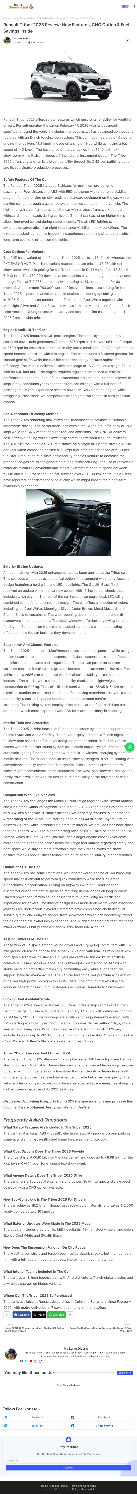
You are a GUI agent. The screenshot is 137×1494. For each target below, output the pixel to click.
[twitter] (26, 1361)
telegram (37, 1425)
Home (6, 18)
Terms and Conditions (83, 1485)
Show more (125, 1372)
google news (104, 1425)
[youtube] (31, 1361)
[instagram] (35, 1361)
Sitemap (54, 1485)
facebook (104, 1417)
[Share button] (70, 1314)
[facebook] (21, 1361)
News (15, 18)
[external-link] (40, 1361)
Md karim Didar (74, 1348)
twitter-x (37, 1417)
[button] (125, 6)
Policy (64, 1485)
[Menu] (4, 6)
